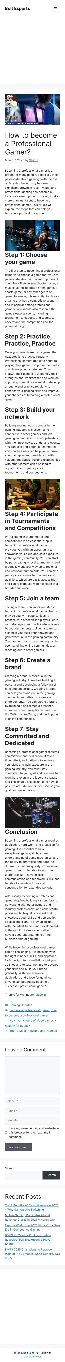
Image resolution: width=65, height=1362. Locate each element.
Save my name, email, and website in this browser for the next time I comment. (34, 1133)
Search (9, 1168)
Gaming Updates (21, 1005)
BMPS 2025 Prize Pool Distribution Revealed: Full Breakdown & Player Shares (28, 1239)
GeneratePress (33, 1356)
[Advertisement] (32, 51)
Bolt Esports (17, 8)
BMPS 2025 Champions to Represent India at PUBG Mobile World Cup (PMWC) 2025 (32, 1254)
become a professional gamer (29, 1010)
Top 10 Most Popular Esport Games (33, 1030)
